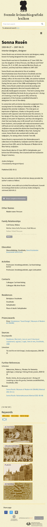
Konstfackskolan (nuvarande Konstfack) (22, 251)
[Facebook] (6, 512)
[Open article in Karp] (4, 419)
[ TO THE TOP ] (6, 407)
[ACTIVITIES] (18, 443)
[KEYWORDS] (18, 500)
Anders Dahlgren (7, 161)
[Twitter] (11, 512)
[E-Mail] (16, 512)
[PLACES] (18, 481)
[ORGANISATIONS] (18, 462)
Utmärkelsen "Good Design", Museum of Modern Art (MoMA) (25, 322)
